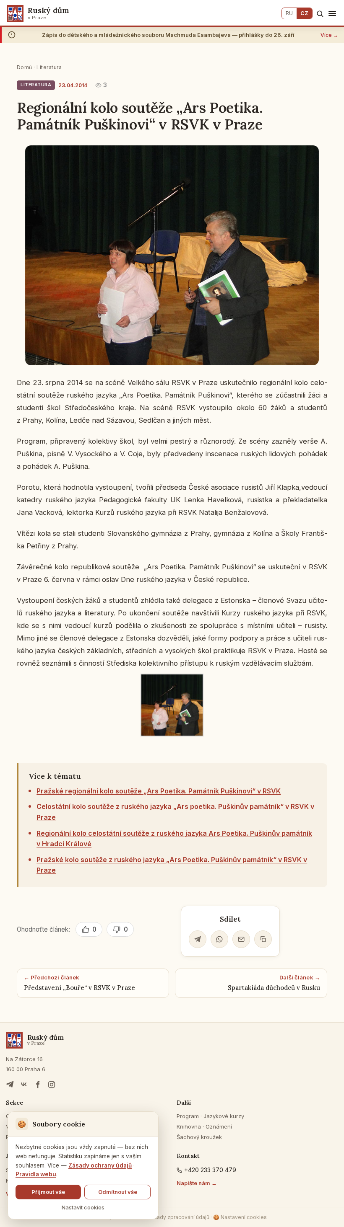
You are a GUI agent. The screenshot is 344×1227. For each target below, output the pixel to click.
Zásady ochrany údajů (100, 1165)
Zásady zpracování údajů (178, 1217)
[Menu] (332, 13)
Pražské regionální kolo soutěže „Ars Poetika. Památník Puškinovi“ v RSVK (158, 791)
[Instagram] (51, 1084)
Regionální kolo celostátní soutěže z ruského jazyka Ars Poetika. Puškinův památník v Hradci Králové (174, 838)
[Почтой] (241, 939)
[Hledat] (320, 14)
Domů (24, 67)
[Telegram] (197, 939)
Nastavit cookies (83, 1207)
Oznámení (219, 1126)
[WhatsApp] (219, 939)
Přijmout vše (48, 1191)
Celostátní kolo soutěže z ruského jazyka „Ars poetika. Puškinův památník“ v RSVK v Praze (175, 811)
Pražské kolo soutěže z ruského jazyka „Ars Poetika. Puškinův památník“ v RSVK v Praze (171, 865)
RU (289, 13)
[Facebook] (38, 1084)
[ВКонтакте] (24, 1084)
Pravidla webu (36, 1174)
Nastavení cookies (240, 1217)
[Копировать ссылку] (263, 939)
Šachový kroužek (199, 1137)
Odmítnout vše (117, 1191)
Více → (329, 35)
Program (188, 1116)
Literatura (49, 67)
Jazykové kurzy (223, 1116)
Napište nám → (197, 1183)
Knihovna (189, 1126)
